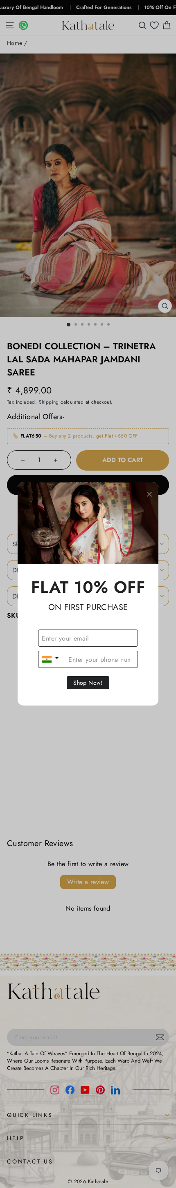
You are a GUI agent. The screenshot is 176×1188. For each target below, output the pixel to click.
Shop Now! (87, 683)
